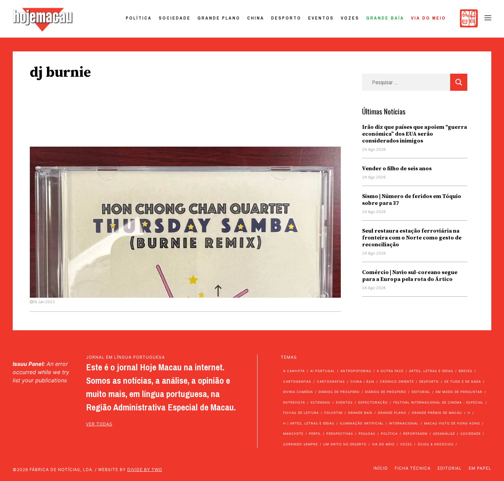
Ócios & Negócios (436, 444)
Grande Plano (218, 18)
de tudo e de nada (462, 381)
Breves (465, 371)
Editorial (421, 392)
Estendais (321, 402)
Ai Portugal (322, 371)
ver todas (99, 424)
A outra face (390, 371)
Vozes (350, 18)
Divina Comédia (298, 392)
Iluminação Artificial (362, 423)
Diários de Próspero (339, 392)
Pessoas (367, 433)
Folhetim (333, 413)
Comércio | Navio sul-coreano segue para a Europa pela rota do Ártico (409, 276)
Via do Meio (428, 18)
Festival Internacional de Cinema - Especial (438, 402)
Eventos (321, 18)
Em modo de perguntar (459, 392)
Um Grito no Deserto (345, 444)
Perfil (315, 433)
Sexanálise (444, 433)
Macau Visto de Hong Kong (452, 423)
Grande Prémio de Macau (437, 413)
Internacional (404, 423)
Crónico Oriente (397, 381)
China (255, 18)
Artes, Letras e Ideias (431, 371)
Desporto (286, 18)
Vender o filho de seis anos (397, 168)
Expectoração (373, 402)
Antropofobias (355, 371)
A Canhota (294, 371)
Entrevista (294, 402)
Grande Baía (385, 18)
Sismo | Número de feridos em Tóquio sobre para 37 (411, 200)
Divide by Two (144, 469)
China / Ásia (362, 381)
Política (139, 18)
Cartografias (297, 381)
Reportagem (415, 433)
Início (380, 468)
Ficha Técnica (413, 468)
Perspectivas (339, 433)
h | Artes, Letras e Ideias (308, 423)
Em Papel (480, 468)
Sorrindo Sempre (300, 444)
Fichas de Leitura (301, 413)
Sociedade (175, 18)
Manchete (293, 433)
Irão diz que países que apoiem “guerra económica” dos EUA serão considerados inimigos (414, 134)
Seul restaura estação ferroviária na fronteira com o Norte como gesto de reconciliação (411, 237)
